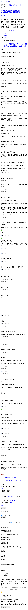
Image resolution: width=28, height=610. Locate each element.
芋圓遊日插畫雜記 (10, 11)
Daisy (2, 488)
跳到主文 (3, 15)
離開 (9, 607)
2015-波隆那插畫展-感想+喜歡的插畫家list (11, 480)
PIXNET (7, 587)
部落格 (5, 35)
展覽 (11, 502)
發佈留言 (3, 517)
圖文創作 (12, 31)
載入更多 (3, 508)
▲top (2, 505)
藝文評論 (12, 500)
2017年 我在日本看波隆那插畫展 (9, 477)
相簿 (5, 34)
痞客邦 (9, 496)
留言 (12, 496)
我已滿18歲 (3, 607)
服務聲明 (16, 589)
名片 (5, 37)
